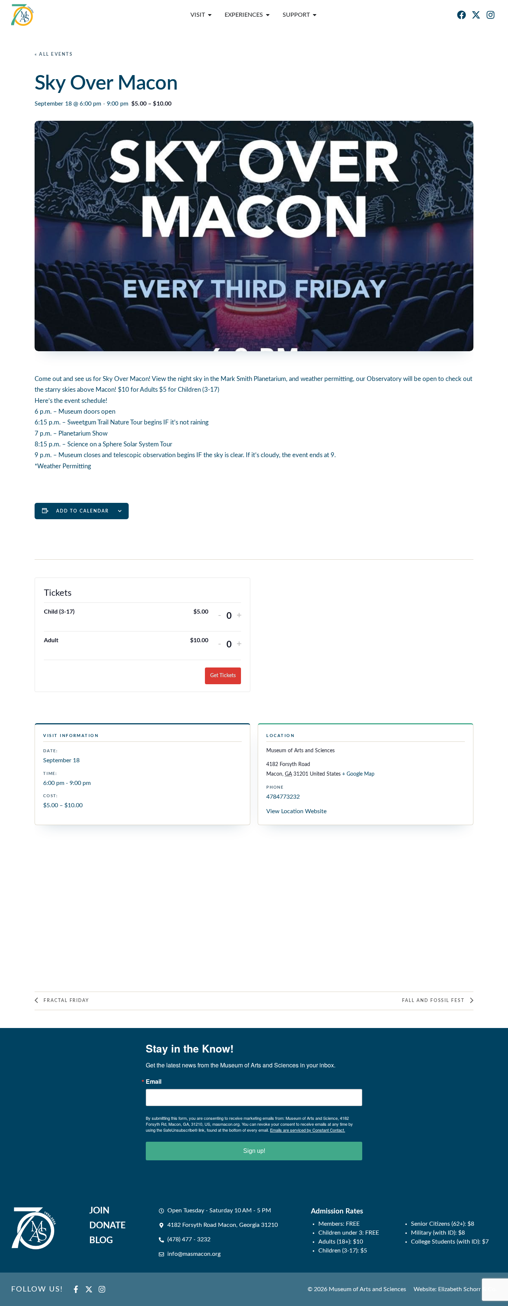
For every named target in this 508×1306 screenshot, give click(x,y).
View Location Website (296, 811)
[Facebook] (461, 15)
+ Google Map (358, 774)
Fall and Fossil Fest (434, 1000)
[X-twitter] (476, 15)
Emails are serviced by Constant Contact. (307, 1130)
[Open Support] (315, 14)
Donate (107, 1225)
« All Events (54, 54)
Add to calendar (82, 511)
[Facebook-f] (75, 1289)
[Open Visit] (210, 14)
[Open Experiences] (268, 14)
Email (153, 1081)
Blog (101, 1240)
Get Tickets (223, 675)
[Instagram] (490, 15)
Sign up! (254, 1151)
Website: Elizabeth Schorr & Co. (455, 1289)
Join (99, 1211)
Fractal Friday (65, 1000)
